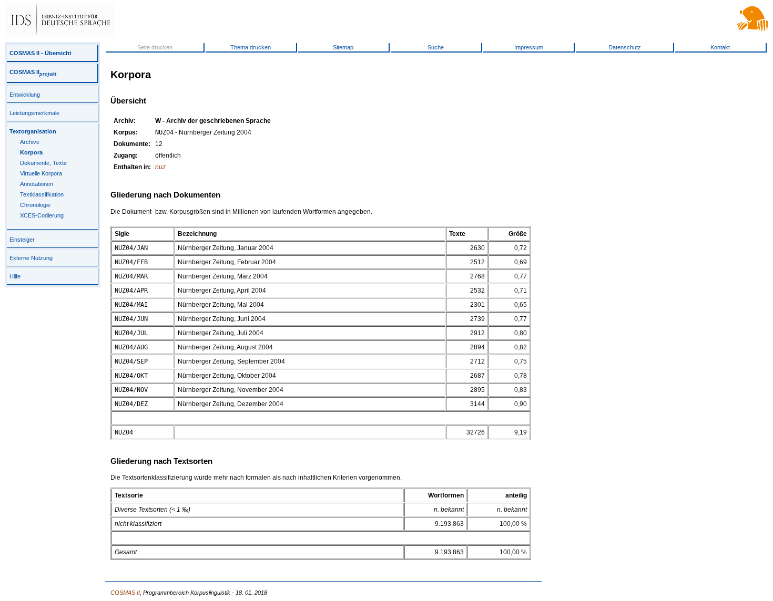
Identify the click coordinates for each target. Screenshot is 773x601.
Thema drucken (250, 47)
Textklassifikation (42, 194)
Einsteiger (22, 239)
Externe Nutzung (31, 258)
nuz (160, 167)
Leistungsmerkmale (34, 113)
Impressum (528, 47)
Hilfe (15, 276)
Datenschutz (624, 47)
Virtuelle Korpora (41, 173)
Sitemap (343, 47)
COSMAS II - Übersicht (40, 53)
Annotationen (36, 184)
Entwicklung (24, 94)
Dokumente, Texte (43, 163)
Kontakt (720, 47)
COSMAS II (32, 72)
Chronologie (35, 205)
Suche (436, 47)
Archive (29, 142)
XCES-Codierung (42, 215)
